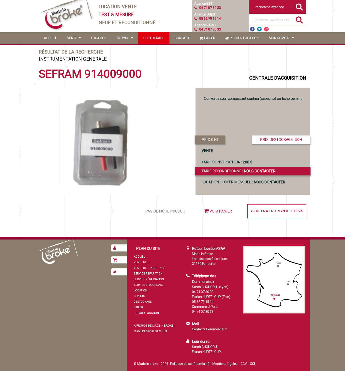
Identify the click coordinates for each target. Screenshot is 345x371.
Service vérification (149, 279)
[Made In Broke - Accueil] (67, 16)
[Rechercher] (299, 20)
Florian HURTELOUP (206, 352)
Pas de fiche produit (165, 211)
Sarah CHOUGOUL (205, 347)
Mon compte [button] (280, 38)
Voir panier (221, 211)
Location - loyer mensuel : (243, 182)
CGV (244, 364)
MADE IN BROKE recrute (151, 331)
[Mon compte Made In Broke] (119, 247)
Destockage (153, 38)
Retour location (244, 38)
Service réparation (148, 273)
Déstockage (143, 301)
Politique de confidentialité (189, 364)
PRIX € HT (210, 139)
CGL (253, 364)
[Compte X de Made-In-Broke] (259, 29)
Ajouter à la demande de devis (276, 211)
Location (99, 38)
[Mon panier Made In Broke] (119, 259)
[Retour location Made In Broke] (119, 271)
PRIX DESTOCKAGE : (281, 139)
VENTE (207, 150)
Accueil (50, 38)
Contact (182, 38)
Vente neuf (142, 262)
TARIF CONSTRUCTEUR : (227, 162)
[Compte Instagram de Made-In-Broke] (266, 29)
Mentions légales (225, 364)
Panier (209, 38)
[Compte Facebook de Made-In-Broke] (252, 29)
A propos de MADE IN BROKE (153, 325)
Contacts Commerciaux (209, 329)
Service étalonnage (149, 284)
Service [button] (123, 38)
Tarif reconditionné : (238, 171)
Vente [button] (72, 38)
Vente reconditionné (149, 268)
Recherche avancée (269, 7)
